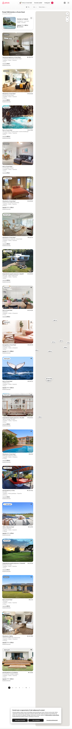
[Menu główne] (68, 2)
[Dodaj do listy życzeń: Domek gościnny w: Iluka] (31, 468)
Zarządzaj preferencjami (52, 720)
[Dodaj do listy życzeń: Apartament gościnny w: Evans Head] (31, 34)
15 (26, 687)
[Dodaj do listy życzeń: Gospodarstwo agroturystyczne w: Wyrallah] (31, 395)
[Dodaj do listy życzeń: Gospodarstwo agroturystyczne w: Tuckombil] (31, 540)
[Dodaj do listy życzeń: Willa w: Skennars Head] (31, 504)
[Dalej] (29, 688)
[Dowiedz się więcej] (11, 13)
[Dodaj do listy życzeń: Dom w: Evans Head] (31, 107)
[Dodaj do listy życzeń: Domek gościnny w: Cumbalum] (31, 650)
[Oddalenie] (67, 20)
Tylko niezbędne (36, 720)
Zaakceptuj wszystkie (20, 720)
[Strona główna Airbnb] (5, 3)
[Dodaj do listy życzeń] (31, 18)
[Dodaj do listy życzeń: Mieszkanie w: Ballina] (31, 613)
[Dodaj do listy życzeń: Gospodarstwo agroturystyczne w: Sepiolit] (31, 251)
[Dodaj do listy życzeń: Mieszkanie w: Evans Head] (31, 71)
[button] (19, 25)
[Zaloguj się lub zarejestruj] (64, 2)
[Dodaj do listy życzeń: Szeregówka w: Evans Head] (31, 322)
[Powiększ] (67, 17)
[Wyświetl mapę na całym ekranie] (67, 13)
